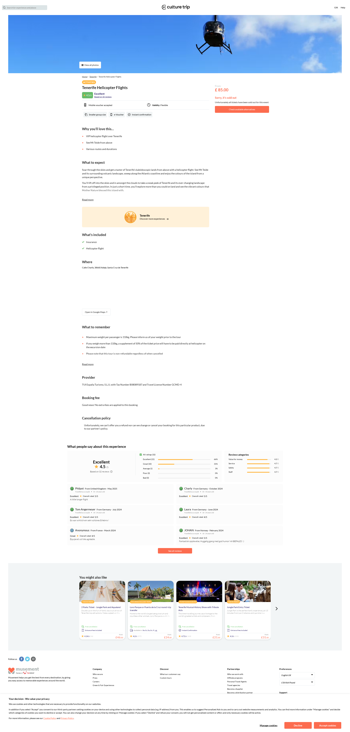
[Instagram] (33, 659)
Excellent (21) (148, 459)
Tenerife (92, 77)
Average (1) (147, 468)
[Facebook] (21, 659)
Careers (96, 681)
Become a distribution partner (240, 692)
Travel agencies (233, 685)
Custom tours (166, 678)
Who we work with (235, 674)
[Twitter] (27, 659)
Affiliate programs (235, 678)
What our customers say (170, 674)
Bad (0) (146, 478)
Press (95, 678)
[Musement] (175, 8)
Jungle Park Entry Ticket (238, 607)
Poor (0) (146, 473)
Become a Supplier (235, 689)
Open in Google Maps (95, 312)
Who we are (98, 674)
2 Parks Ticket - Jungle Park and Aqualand (101, 607)
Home (84, 77)
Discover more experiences (152, 218)
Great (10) (147, 464)
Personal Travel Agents (237, 681)
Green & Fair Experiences (103, 685)
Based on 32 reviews (103, 97)
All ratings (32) (149, 454)
